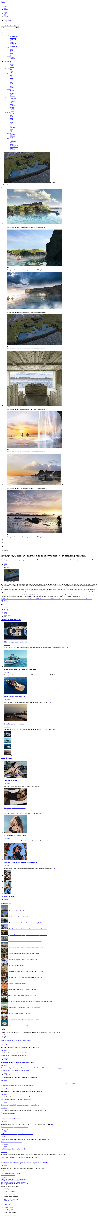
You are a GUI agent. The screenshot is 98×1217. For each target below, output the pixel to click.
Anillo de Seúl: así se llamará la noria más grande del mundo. (24, 989)
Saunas (5, 613)
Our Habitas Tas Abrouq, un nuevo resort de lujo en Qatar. (23, 959)
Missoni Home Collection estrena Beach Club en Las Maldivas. (24, 1007)
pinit (5, 565)
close (2, 32)
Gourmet (6, 1129)
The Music (6, 19)
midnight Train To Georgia (12, 25)
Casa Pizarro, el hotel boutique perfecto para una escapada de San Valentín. (24, 1163)
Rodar (5, 12)
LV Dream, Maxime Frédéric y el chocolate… (20, 1013)
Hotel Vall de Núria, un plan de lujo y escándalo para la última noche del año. (28, 929)
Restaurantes (7, 1074)
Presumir (6, 9)
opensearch (3, 25)
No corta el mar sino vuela (11, 620)
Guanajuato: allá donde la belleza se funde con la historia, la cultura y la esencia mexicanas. (31, 1001)
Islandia (5, 612)
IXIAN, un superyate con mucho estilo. (16, 642)
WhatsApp (6, 567)
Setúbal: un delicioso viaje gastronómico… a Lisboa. (17, 1134)
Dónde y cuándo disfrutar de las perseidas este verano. (22, 910)
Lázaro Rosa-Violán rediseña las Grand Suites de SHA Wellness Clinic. (26, 971)
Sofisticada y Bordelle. (11, 780)
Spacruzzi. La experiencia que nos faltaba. (19, 1025)
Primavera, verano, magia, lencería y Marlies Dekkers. (21, 862)
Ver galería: (9, 581)
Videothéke (12, 134)
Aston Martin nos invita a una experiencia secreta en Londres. (24, 953)
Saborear (6, 10)
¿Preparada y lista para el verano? (14, 808)
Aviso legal (7, 1204)
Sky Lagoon (7, 615)
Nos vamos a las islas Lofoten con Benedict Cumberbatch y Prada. (25, 922)
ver (67, 647)
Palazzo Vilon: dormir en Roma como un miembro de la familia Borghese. (27, 977)
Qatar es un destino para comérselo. (17, 983)
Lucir (5, 8)
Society (5, 21)
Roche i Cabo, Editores (9, 1191)
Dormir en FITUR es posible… (16, 965)
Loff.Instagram (7, 896)
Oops (5, 23)
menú (2, 4)
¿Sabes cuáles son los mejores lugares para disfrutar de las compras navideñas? (28, 935)
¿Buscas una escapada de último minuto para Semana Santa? (20, 1105)
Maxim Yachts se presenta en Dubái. (15, 696)
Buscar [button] (17, 27)
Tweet (5, 564)
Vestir (5, 6)
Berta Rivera (7, 645)
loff (2, 1)
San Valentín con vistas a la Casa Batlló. (19, 916)
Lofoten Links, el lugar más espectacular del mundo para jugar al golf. (26, 947)
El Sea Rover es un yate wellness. (14, 724)
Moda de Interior (7, 758)
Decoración (6, 1043)
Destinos (6, 607)
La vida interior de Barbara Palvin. (15, 835)
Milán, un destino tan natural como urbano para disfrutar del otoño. (25, 941)
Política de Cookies (8, 1200)
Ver (4, 17)
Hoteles (5, 1035)
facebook (6, 563)
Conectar (6, 16)
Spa (4, 2)
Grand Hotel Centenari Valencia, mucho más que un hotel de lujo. (21, 1091)
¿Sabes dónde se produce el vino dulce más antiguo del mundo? (24, 1019)
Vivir (5, 15)
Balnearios (6, 611)
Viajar (2, 2)
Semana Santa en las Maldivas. (10, 1119)
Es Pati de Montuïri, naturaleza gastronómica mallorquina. (19, 1077)
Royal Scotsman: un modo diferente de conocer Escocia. (23, 995)
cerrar (2, 187)
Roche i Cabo (11, 1194)
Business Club (7, 20)
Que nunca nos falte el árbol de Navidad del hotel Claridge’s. (20, 1047)
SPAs (5, 616)
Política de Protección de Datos (11, 1199)
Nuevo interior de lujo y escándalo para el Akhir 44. (20, 669)
